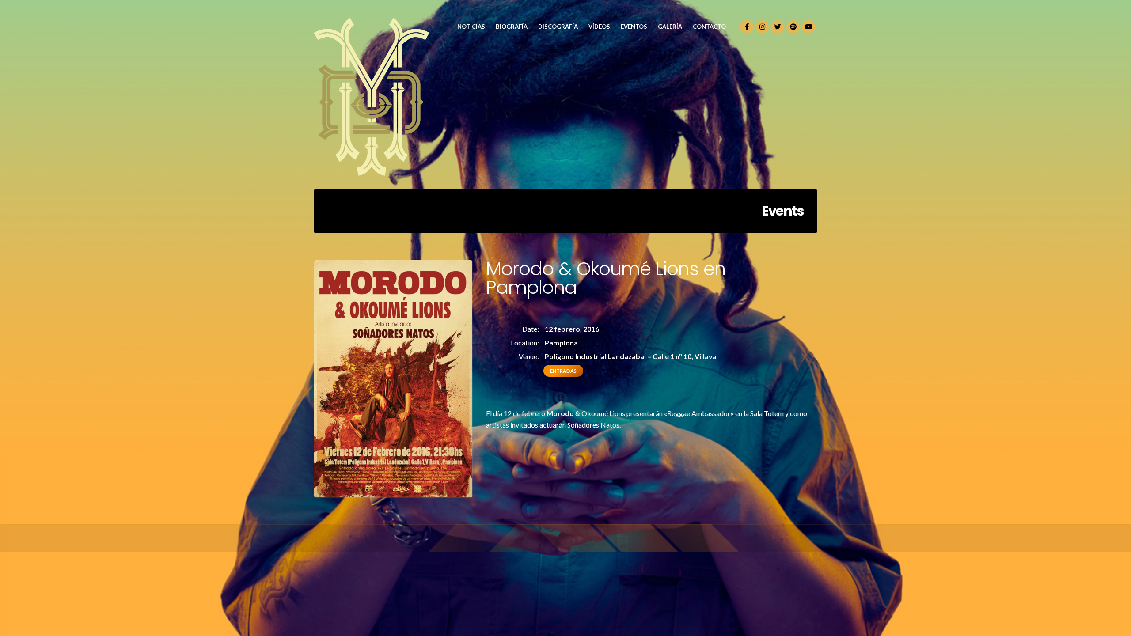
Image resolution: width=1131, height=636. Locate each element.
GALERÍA (670, 26)
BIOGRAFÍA (512, 26)
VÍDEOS (599, 26)
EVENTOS (634, 26)
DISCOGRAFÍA (558, 26)
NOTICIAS (471, 26)
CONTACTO (709, 26)
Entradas (563, 371)
